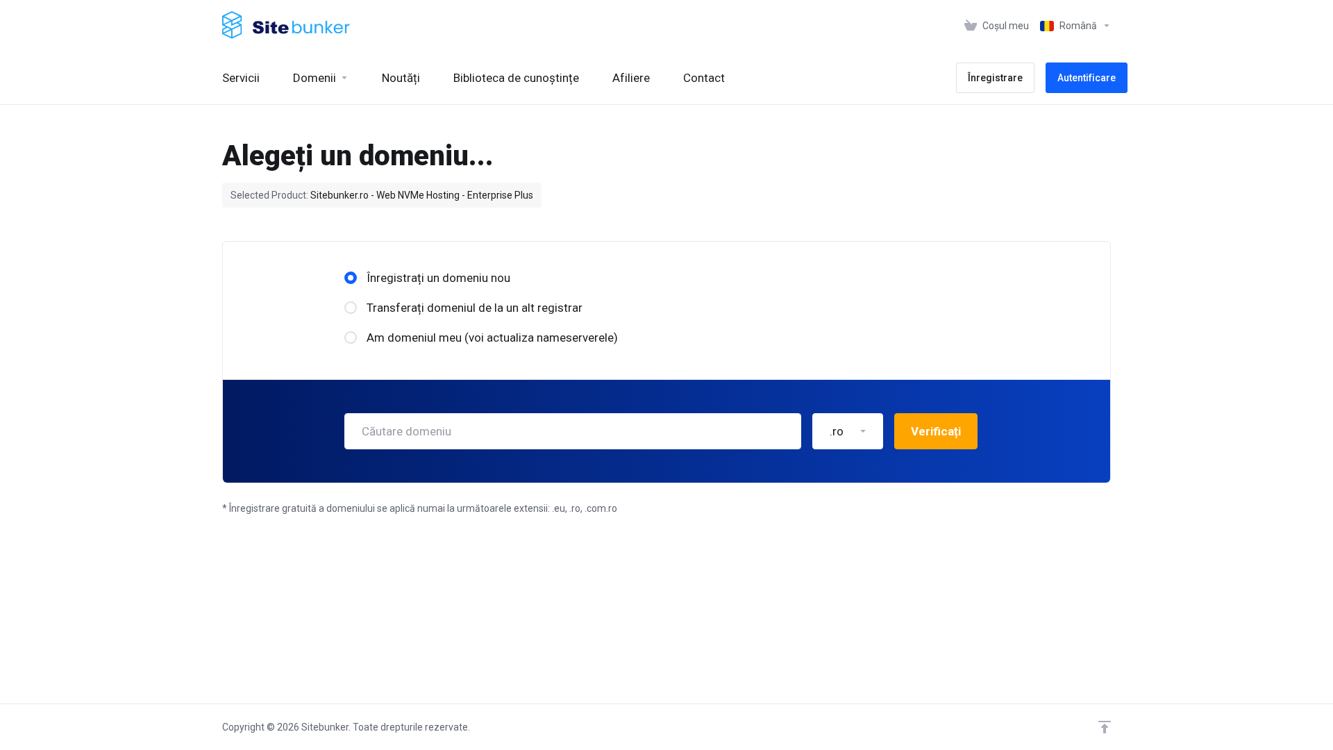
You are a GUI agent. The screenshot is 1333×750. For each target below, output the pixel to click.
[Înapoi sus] (1104, 727)
